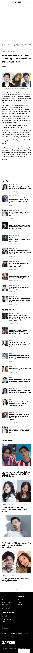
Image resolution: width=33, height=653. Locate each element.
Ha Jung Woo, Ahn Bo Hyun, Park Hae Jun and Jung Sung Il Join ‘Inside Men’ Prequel (19, 265)
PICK (3, 626)
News (9, 44)
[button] (2, 2)
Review (3, 621)
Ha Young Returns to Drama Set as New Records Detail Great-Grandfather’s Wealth (20, 403)
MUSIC (11, 223)
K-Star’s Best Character (5, 616)
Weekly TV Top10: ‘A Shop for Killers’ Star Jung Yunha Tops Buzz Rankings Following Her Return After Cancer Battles (20, 318)
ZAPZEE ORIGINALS (8, 612)
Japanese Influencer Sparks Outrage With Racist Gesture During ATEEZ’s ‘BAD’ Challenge (18, 331)
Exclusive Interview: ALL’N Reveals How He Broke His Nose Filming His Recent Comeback (19, 226)
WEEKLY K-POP (21, 604)
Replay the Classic (6, 619)
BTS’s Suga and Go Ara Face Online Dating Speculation (20, 369)
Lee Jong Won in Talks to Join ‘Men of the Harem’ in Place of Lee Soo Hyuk (20, 300)
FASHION (20, 607)
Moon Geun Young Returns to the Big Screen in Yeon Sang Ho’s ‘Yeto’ (20, 187)
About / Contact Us (7, 602)
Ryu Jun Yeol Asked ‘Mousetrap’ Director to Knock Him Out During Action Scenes (19, 239)
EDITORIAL (21, 597)
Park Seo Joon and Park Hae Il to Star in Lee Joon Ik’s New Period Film (19, 213)
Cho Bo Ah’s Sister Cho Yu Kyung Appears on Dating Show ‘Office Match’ (19, 344)
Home (3, 44)
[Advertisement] (16, 25)
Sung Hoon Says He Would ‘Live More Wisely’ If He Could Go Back (19, 288)
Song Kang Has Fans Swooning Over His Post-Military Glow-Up (19, 277)
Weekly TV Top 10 (14, 313)
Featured (16, 184)
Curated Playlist (6, 629)
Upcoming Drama (6, 624)
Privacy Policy (5, 604)
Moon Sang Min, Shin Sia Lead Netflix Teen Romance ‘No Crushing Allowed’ (20, 252)
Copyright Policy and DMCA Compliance (7, 607)
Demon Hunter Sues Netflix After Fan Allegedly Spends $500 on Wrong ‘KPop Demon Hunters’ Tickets (19, 200)
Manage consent (24, 651)
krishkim (4, 66)
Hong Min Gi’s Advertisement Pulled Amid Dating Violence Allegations (20, 380)
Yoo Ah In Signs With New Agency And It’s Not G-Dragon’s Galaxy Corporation (19, 357)
